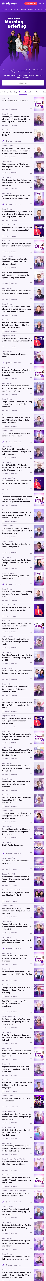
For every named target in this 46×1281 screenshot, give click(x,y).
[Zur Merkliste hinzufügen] (31, 109)
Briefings (14, 92)
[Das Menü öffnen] (43, 3)
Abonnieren (23, 83)
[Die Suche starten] (40, 3)
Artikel (31, 92)
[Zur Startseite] (9, 3)
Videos (38, 92)
